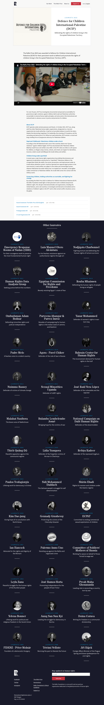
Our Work (49, 4)
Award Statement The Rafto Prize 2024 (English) (35, 202)
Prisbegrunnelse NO (27, 211)
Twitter (16, 682)
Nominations (37, 682)
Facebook (17, 679)
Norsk (84, 3)
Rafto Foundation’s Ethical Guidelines (41, 686)
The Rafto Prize (58, 4)
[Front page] (16, 4)
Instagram (17, 685)
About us (66, 4)
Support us (76, 4)
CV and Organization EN (28, 215)
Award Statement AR (27, 206)
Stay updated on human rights (63, 671)
